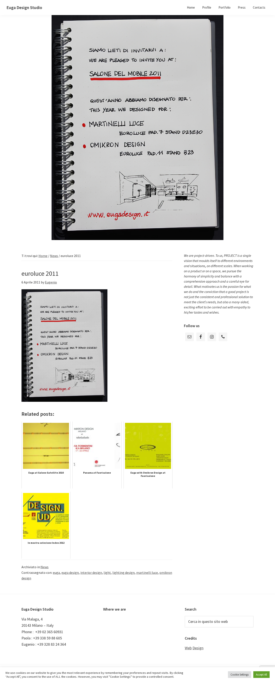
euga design (70, 572)
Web (188, 647)
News (45, 567)
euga (56, 572)
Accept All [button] (261, 674)
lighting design (123, 572)
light (107, 572)
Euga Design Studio (24, 7)
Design (197, 647)
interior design (91, 572)
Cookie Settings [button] (240, 674)
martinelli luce (147, 572)
